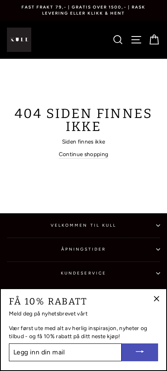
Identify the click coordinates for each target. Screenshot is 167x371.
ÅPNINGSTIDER (83, 249)
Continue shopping (84, 154)
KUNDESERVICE (83, 273)
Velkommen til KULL (83, 225)
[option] (83, 10)
